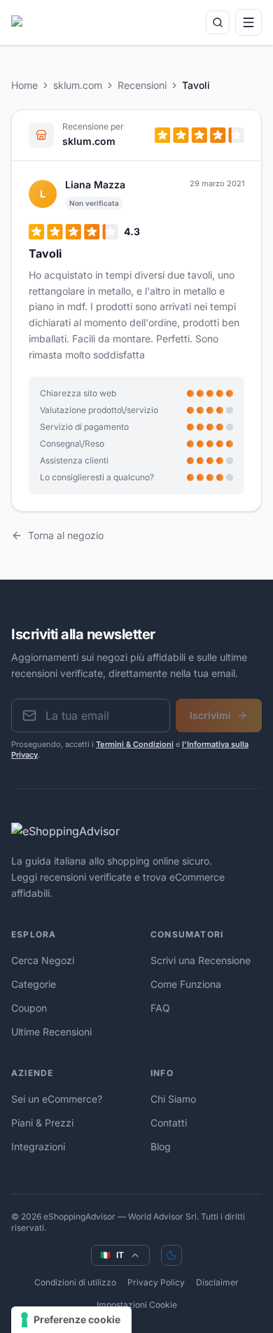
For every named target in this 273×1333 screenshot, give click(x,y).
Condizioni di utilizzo (75, 1282)
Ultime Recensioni (51, 1032)
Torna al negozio (66, 535)
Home (24, 85)
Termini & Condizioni (135, 744)
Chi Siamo (173, 1099)
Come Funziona (185, 984)
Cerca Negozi (42, 960)
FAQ (160, 1008)
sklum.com (77, 85)
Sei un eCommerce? (56, 1099)
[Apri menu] (248, 22)
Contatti (168, 1123)
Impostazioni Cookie (137, 1304)
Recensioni (142, 85)
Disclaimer (217, 1282)
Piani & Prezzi (42, 1123)
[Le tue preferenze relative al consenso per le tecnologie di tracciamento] (71, 1319)
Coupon (29, 1008)
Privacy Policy (156, 1282)
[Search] (218, 22)
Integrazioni (38, 1146)
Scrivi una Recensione (200, 960)
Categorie (33, 984)
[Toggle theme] (171, 1255)
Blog (160, 1146)
